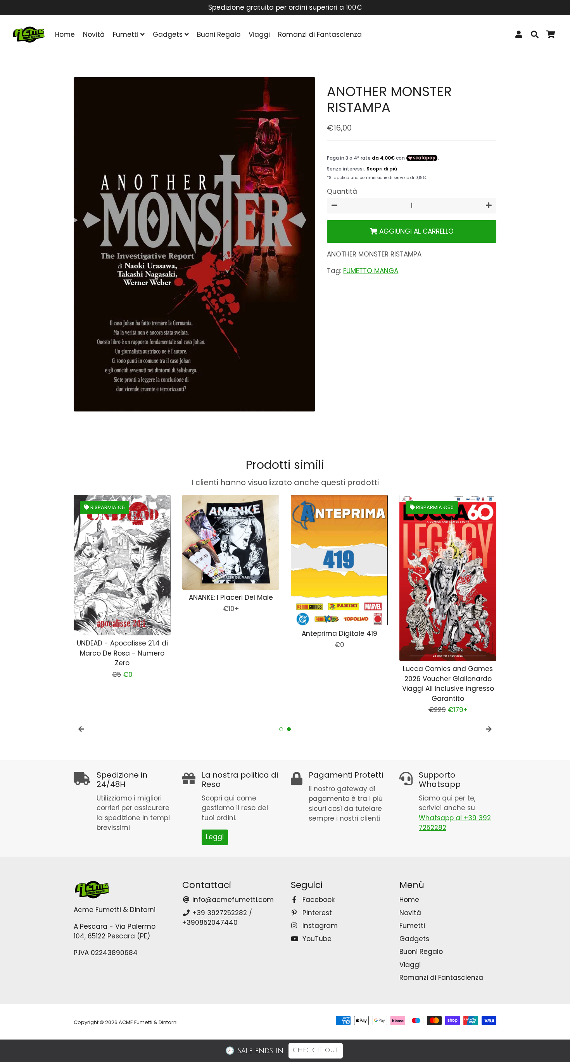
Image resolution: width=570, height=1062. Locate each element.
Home (65, 34)
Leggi (215, 837)
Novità (94, 34)
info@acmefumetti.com (232, 899)
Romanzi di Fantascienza (320, 34)
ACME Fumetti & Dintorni (148, 1022)
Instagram (319, 925)
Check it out (316, 1050)
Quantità (342, 191)
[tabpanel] (122, 587)
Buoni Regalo (218, 34)
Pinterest (316, 912)
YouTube (316, 938)
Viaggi (259, 34)
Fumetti (126, 34)
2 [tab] (289, 729)
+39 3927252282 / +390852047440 (217, 918)
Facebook (318, 899)
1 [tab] (281, 729)
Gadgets (169, 34)
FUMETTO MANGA (370, 270)
